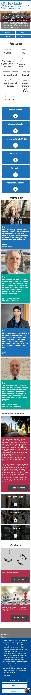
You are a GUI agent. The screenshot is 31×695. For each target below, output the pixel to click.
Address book (5, 634)
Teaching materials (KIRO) (15, 139)
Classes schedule (15, 124)
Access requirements (15, 183)
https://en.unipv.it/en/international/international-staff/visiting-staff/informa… (15, 504)
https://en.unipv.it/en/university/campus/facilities (15, 520)
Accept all (14, 691)
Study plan (15, 168)
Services (23, 36)
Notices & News (15, 110)
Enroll (23, 33)
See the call (19, 617)
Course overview (15, 153)
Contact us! (19, 579)
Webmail (3, 637)
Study (8, 36)
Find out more (18, 488)
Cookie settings (15, 680)
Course (7, 33)
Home (29, 5)
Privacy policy (6, 675)
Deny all (14, 686)
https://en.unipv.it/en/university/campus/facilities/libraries (15, 536)
